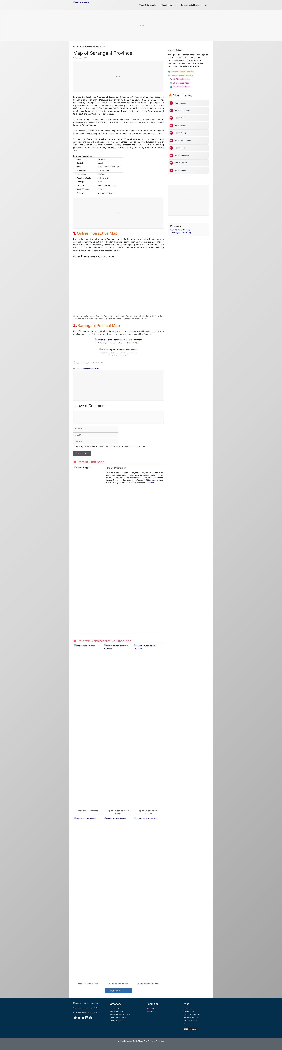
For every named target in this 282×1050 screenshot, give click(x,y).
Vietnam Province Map (118, 1017)
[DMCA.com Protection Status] (190, 1030)
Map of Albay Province (118, 984)
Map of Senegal (181, 133)
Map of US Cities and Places (120, 1014)
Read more (151, 483)
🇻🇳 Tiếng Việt (151, 1011)
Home (75, 46)
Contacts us (188, 1008)
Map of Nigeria (180, 125)
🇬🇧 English (150, 1008)
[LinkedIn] (87, 1019)
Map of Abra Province (88, 811)
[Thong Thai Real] (87, 4)
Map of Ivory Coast (182, 110)
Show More (115, 991)
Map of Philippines (116, 468)
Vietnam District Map (117, 1020)
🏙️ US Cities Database (180, 86)
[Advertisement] (141, 25)
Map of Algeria (180, 103)
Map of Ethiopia (181, 163)
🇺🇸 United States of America (180, 75)
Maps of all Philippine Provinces (92, 46)
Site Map (187, 1023)
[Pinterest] (91, 1019)
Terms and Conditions (191, 1014)
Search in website (190, 1020)
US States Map (115, 1008)
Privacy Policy (189, 1011)
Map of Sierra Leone (183, 140)
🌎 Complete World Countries (181, 72)
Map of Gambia (181, 170)
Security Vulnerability (191, 1017)
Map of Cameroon (182, 155)
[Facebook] (75, 1019)
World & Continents (147, 5)
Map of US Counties (117, 1011)
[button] (206, 5)
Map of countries (168, 5)
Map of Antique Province (148, 984)
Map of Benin (180, 118)
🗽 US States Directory (180, 79)
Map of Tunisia (180, 148)
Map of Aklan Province (88, 984)
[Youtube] (83, 1019)
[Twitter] (79, 1019)
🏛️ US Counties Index (179, 83)
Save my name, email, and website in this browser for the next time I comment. (111, 446)
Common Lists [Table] (190, 5)
